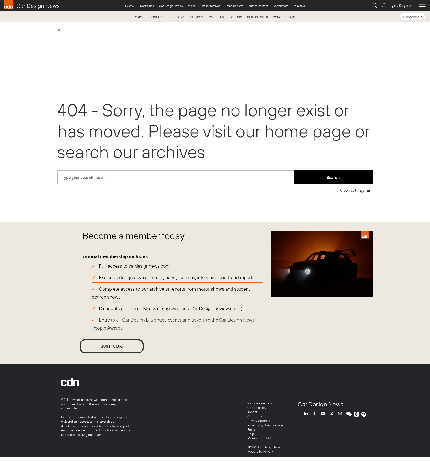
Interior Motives (210, 6)
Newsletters (280, 6)
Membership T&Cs (260, 438)
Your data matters (259, 403)
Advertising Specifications (265, 425)
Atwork (267, 451)
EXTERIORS (176, 17)
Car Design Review (171, 6)
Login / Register (400, 5)
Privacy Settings (258, 421)
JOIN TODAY (112, 346)
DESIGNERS (155, 17)
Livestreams (146, 6)
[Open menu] (422, 5)
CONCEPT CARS (284, 17)
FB (315, 414)
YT (324, 414)
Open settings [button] (352, 190)
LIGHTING (235, 17)
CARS (139, 17)
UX (222, 17)
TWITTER (332, 414)
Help (250, 434)
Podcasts (299, 6)
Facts (251, 430)
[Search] (374, 5)
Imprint (252, 412)
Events (129, 6)
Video (192, 6)
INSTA (341, 414)
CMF (212, 17)
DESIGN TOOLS (257, 17)
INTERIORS (196, 17)
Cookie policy (256, 408)
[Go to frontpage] (32, 4)
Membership (412, 17)
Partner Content (258, 6)
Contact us (254, 416)
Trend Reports (234, 6)
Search (333, 177)
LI (307, 414)
